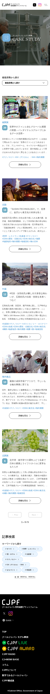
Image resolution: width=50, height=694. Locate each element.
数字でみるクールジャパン (15, 675)
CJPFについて (9, 670)
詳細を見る (23, 164)
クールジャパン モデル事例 (15, 637)
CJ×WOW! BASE (10, 659)
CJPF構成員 (8, 680)
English (8, 620)
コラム (5, 665)
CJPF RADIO (8, 654)
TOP (4, 632)
